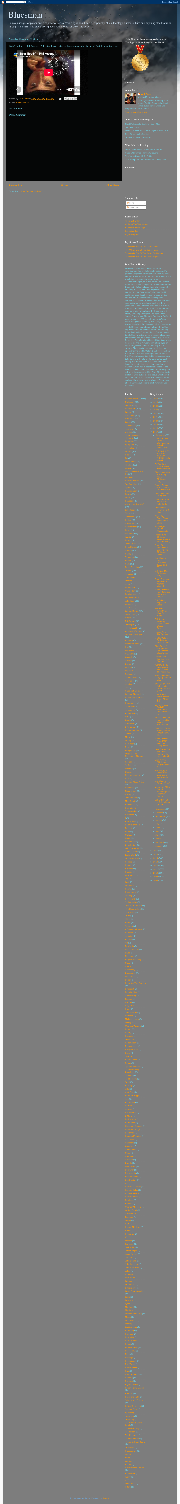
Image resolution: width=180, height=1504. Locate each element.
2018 (155, 428)
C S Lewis (129, 1139)
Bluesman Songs (132, 1129)
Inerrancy (129, 1244)
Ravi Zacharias (132, 1374)
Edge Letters (131, 845)
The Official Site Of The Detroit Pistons (142, 250)
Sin (126, 687)
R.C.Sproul (130, 621)
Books (128, 494)
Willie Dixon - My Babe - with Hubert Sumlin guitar (162, 687)
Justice (128, 734)
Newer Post (16, 185)
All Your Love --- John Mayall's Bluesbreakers (162, 466)
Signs (127, 513)
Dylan (127, 540)
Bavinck (128, 828)
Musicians (129, 885)
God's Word (130, 855)
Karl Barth (129, 1274)
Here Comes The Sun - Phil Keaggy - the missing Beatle (162, 752)
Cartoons (129, 402)
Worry (127, 1477)
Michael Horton (132, 1019)
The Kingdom (131, 1435)
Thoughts (129, 557)
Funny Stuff (130, 409)
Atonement (130, 713)
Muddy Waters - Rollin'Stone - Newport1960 (162, 640)
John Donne (130, 1261)
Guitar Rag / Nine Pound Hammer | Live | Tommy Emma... (162, 791)
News (127, 747)
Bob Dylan (129, 1133)
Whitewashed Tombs (134, 1468)
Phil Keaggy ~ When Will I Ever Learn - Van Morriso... (162, 773)
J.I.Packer (129, 448)
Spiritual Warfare (132, 1066)
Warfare (128, 1461)
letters (128, 1487)
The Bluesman (131, 677)
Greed (128, 1220)
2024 (155, 406)
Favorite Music (22, 103)
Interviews (129, 650)
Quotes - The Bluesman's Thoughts (134, 755)
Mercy (128, 737)
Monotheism (130, 1320)
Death (127, 838)
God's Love (130, 614)
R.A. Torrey (130, 1364)
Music (127, 497)
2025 (155, 402)
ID (126, 1237)
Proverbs (129, 1036)
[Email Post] (60, 99)
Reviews (129, 1381)
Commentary (131, 527)
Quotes (128, 405)
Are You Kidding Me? (134, 504)
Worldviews (130, 1473)
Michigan (129, 1022)
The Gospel (130, 425)
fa (126, 458)
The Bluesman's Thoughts (132, 437)
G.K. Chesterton (132, 848)
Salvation (129, 501)
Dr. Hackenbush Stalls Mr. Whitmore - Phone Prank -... (162, 709)
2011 (155, 869)
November (160, 809)
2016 (155, 851)
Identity (128, 1241)
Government (130, 1214)
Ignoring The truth (133, 694)
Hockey (128, 1002)
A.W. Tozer (130, 821)
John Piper (130, 601)
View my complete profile (136, 112)
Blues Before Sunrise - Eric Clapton (162, 659)
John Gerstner (131, 1264)
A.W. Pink (129, 1092)
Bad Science (130, 1119)
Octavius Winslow (133, 1026)
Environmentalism (133, 775)
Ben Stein (129, 946)
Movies (128, 451)
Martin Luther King (133, 1314)
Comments (134, 207)
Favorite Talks (131, 1190)
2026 (155, 399)
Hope (127, 1009)
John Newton (131, 1012)
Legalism (129, 671)
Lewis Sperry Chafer (134, 1291)
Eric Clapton (130, 1180)
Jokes (127, 1271)
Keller (127, 530)
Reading (129, 1378)
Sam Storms (130, 808)
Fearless (129, 1200)
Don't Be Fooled (132, 644)
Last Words (130, 1278)
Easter (128, 664)
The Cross (129, 608)
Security (128, 895)
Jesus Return (131, 1254)
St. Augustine (131, 902)
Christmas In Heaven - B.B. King (162, 510)
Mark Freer (146, 94)
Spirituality (129, 1413)
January (159, 846)
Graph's (128, 999)
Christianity (130, 970)
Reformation (130, 703)
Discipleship (130, 1173)
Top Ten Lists (131, 484)
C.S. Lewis (130, 415)
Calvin (128, 720)
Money (128, 740)
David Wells (130, 1166)
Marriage (129, 1310)
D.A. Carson (130, 727)
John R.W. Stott (132, 1268)
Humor (128, 455)
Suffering (129, 765)
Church (128, 550)
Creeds (128, 1163)
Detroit (128, 980)
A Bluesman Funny (133, 929)
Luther (128, 412)
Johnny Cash (131, 798)
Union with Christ (132, 691)
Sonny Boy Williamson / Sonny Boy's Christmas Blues (161, 549)
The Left (129, 1075)
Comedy (129, 657)
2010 (155, 873)
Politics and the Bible (134, 698)
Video (127, 919)
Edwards (129, 441)
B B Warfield (130, 1112)
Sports (128, 487)
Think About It (131, 628)
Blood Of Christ (132, 949)
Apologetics (130, 710)
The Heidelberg (132, 1428)
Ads (127, 1099)
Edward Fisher (131, 1177)
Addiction (129, 933)
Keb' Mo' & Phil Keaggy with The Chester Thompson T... (162, 668)
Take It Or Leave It (133, 906)
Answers (129, 640)
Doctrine (129, 769)
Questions (129, 1039)
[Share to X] (70, 98)
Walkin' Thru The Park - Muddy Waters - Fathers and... (162, 721)
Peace (128, 1344)
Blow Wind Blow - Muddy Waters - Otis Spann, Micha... (162, 731)
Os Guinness (131, 1327)
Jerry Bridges (131, 1251)
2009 (155, 877)
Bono (127, 832)
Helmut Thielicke (132, 1227)
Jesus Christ (130, 544)
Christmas (129, 523)
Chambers (129, 1146)
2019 (155, 424)
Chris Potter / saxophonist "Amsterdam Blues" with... (161, 649)
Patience (129, 1334)
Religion (128, 762)
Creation (129, 1160)
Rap (127, 1371)
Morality (128, 1324)
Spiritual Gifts (131, 1409)
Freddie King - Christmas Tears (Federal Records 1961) (162, 538)
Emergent (129, 989)
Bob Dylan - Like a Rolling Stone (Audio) (162, 802)
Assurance (130, 681)
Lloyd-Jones (130, 462)
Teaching (129, 429)
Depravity (129, 1170)
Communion (130, 1150)
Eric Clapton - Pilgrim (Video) (162, 782)
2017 (155, 432)
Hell (127, 647)
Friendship (130, 788)
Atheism (128, 684)
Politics (128, 520)
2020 (155, 421)
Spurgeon (129, 445)
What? (128, 1464)
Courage (129, 1156)
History (128, 794)
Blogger (106, 1498)
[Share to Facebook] (73, 98)
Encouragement (132, 730)
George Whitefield (133, 1207)
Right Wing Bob (132, 234)
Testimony (129, 1419)
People (128, 468)
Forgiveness (130, 594)
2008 (155, 880)
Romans (129, 1393)
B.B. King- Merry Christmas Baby (162, 573)
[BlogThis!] (67, 98)
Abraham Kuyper (132, 1096)
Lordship (129, 1016)
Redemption (130, 1043)
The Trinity (130, 912)
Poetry (128, 1033)
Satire (127, 1053)
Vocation (129, 926)
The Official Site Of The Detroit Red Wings (144, 253)
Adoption (129, 936)
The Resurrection (133, 909)
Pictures (128, 419)
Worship (128, 1085)
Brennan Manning (133, 1136)
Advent (128, 561)
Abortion (129, 465)
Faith (127, 564)
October (159, 813)
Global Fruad (131, 852)
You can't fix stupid (133, 635)
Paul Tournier (131, 1341)
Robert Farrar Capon (134, 1388)
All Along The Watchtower (136, 224)
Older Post (112, 185)
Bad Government (132, 825)
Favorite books (131, 1197)
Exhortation (130, 510)
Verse (127, 1458)
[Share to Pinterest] (75, 98)
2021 (155, 417)
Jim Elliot (129, 1257)
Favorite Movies (132, 481)
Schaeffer (129, 534)
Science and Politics (134, 1400)
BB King (128, 1116)
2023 (155, 410)
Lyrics (127, 1304)
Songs (128, 1063)
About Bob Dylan (132, 221)
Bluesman (25, 14)
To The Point (131, 1079)
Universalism (131, 1451)
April (158, 835)
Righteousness (131, 1384)
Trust (127, 1082)
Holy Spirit (129, 1006)
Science (128, 1056)
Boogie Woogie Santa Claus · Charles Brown (162, 487)
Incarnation (130, 875)
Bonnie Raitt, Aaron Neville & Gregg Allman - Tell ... (163, 697)
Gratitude (129, 1217)
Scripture (129, 674)
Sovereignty (130, 899)
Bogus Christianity (133, 960)
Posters (128, 477)
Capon (128, 963)
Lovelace (129, 1300)
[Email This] (65, 98)
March (159, 839)
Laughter (129, 1281)
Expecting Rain (132, 231)
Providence (130, 804)
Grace (128, 422)
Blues (127, 953)
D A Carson (130, 976)
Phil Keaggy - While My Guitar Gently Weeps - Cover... (162, 623)
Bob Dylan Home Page (135, 228)
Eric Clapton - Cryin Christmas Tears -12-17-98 (162, 562)
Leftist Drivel (130, 1288)
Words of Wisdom (133, 631)
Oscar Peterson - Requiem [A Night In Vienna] (162, 582)
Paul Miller (129, 1337)
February (160, 842)
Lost (127, 882)
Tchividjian (129, 624)
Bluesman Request (133, 1126)
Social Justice (131, 1060)
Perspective (130, 750)
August (159, 820)
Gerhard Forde (132, 611)
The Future (130, 707)
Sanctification (131, 491)
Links (127, 1297)
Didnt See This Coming (135, 983)
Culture (128, 661)
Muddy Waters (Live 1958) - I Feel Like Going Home (162, 742)
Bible (127, 717)
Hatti (127, 1224)
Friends (128, 1203)
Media (128, 1317)
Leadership (130, 1284)
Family (128, 554)
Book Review (131, 547)
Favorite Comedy (132, 1187)
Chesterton (130, 591)
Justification (130, 517)
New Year (129, 744)
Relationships (131, 1046)
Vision (127, 922)
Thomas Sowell (132, 1439)
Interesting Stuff (132, 598)
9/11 (127, 1089)
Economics (130, 842)
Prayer (128, 618)
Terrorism (129, 1416)
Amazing (129, 574)
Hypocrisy (129, 1234)
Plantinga (129, 1358)
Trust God (129, 1448)
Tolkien (128, 571)
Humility (128, 872)
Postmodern (130, 1361)
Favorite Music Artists (134, 782)
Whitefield (129, 815)
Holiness (129, 869)
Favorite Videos (132, 1193)
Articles (128, 432)
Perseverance (131, 1347)
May (158, 831)
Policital (128, 604)
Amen (127, 584)
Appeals (128, 1109)
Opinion (128, 581)
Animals (128, 1106)
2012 (155, 865)
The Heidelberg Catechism (132, 1071)
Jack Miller (130, 1247)
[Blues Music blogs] (140, 75)
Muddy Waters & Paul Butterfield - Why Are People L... (162, 593)
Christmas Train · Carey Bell (162, 494)
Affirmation (130, 1102)
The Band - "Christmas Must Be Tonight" (161, 612)
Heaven (128, 865)
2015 (155, 854)
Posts (131, 203)
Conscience (130, 973)
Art (126, 943)
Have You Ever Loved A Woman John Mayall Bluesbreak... (162, 443)
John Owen (130, 577)
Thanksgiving (131, 811)
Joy (126, 879)
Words (128, 537)
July (158, 824)
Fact (127, 779)
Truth (127, 916)
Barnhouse (130, 1123)
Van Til (128, 1454)
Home (64, 185)
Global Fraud (131, 1210)
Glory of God (131, 791)
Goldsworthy (130, 996)
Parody (128, 1029)
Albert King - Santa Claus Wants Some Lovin (161, 519)
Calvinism (129, 654)
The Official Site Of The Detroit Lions (141, 246)
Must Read (130, 801)
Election (128, 772)
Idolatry (128, 667)
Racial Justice (131, 1368)
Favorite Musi (131, 992)
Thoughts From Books (135, 1442)
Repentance (130, 892)
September (161, 816)
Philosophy (130, 1351)
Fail (126, 1183)
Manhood (129, 1307)
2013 (155, 862)
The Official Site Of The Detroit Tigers (141, 257)
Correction (129, 723)
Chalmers (129, 1143)
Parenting (129, 1331)
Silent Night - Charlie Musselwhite (161, 528)
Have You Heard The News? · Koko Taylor (162, 501)
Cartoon (128, 835)
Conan (128, 1153)
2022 (155, 413)
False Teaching (132, 567)
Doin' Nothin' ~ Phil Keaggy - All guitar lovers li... (163, 763)
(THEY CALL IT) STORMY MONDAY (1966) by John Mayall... (162, 456)
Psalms (128, 889)
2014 (155, 858)
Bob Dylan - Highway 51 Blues (161, 602)
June (158, 828)
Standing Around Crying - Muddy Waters (163, 677)
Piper (127, 1354)
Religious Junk (131, 1050)
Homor (128, 1231)
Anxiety (128, 939)
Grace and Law (132, 858)
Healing (128, 862)
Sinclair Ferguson (133, 1406)
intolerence (130, 1483)
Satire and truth (132, 1397)
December (160, 435)
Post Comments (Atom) (31, 191)
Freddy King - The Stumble (161, 633)
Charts (128, 966)
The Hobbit (130, 1432)
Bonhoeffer (130, 587)
